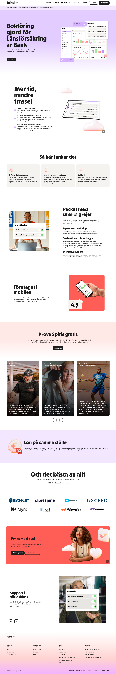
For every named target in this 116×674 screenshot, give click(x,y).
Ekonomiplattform (12, 7)
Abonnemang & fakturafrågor (93, 657)
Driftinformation (89, 654)
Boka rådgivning (18, 553)
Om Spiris (76, 3)
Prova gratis (104, 3)
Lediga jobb (62, 652)
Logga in (93, 3)
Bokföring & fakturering (26, 7)
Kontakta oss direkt (32, 553)
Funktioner (49, 3)
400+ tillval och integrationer (58, 483)
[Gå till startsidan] (12, 2)
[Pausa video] (103, 131)
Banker (36, 7)
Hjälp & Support (65, 3)
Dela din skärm (89, 652)
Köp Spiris (11, 59)
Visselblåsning (105, 670)
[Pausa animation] (107, 561)
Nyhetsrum (62, 663)
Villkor (90, 670)
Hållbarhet (62, 654)
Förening (35, 652)
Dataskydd (71, 670)
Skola (34, 654)
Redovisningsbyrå (38, 649)
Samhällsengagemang (65, 660)
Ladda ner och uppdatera (92, 649)
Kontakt (84, 3)
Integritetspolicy (81, 670)
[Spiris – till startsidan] (58, 636)
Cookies (96, 670)
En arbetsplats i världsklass (67, 657)
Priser (57, 3)
